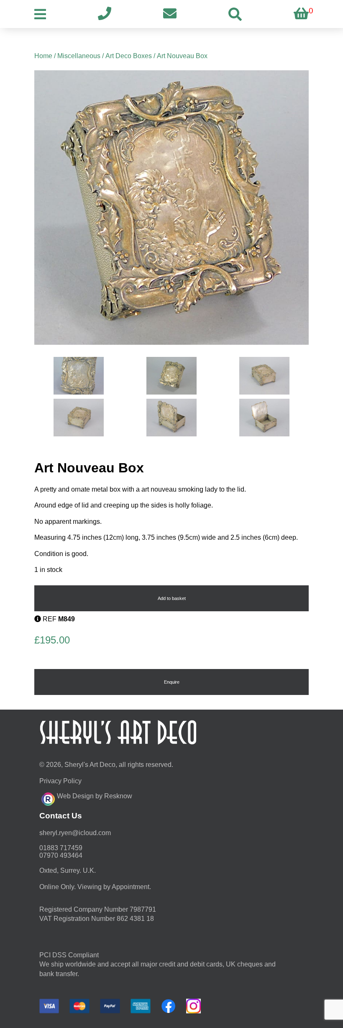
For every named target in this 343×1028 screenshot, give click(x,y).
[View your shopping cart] (301, 14)
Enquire (171, 681)
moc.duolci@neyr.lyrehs (75, 832)
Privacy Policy (60, 780)
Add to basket (172, 598)
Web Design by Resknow (94, 796)
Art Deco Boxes (128, 55)
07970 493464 (60, 855)
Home (43, 55)
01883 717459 (60, 847)
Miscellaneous (78, 55)
